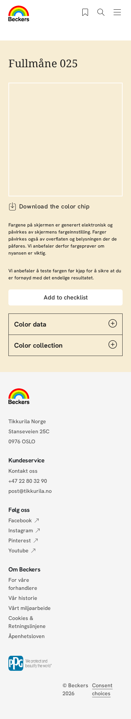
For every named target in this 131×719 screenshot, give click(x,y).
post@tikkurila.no (30, 491)
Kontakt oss (23, 470)
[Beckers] (19, 13)
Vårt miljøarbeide (29, 608)
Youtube (18, 550)
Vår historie (22, 598)
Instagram (20, 530)
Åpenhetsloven (26, 636)
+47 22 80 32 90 (27, 480)
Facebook (20, 520)
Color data (30, 324)
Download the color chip (54, 206)
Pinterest (19, 540)
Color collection (38, 345)
